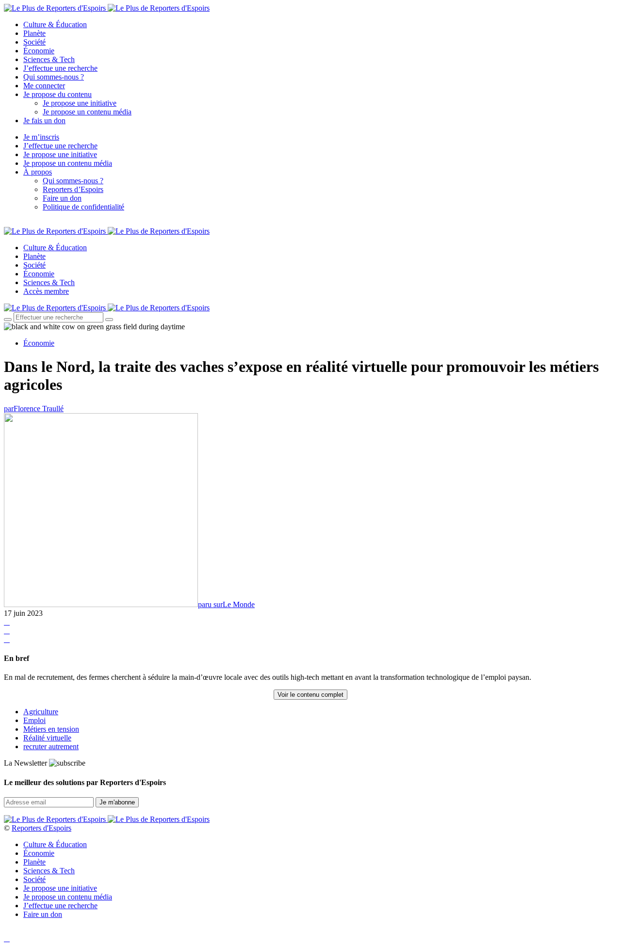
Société (34, 42)
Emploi (34, 720)
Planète (34, 33)
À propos (37, 172)
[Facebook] (7, 223)
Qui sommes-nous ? (53, 77)
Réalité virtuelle (47, 738)
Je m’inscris (41, 137)
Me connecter (44, 85)
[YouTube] (29, 223)
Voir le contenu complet (310, 694)
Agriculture (40, 711)
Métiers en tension (51, 729)
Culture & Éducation (55, 24)
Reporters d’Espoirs (73, 189)
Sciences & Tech (49, 59)
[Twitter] (18, 223)
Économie (38, 51)
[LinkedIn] (41, 223)
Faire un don (62, 198)
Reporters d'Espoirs (41, 828)
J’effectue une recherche (60, 68)
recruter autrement (51, 746)
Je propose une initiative (79, 103)
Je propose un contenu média (87, 112)
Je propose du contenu (57, 94)
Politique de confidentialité (83, 207)
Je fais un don (44, 120)
